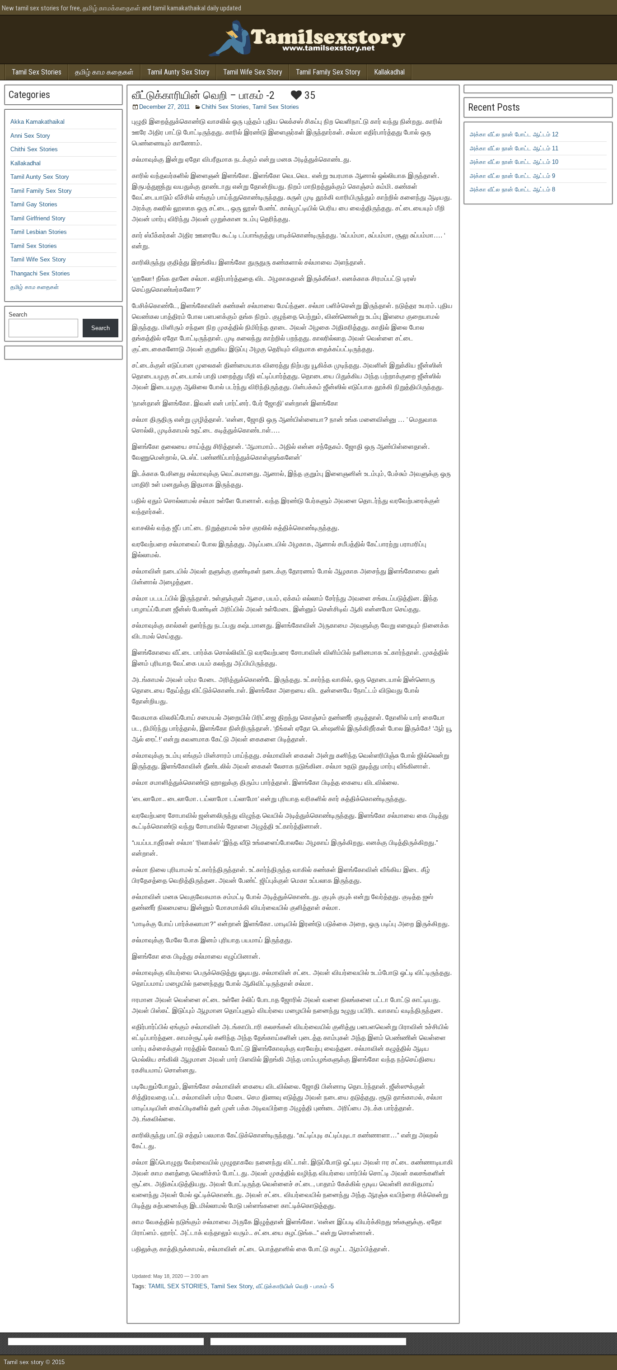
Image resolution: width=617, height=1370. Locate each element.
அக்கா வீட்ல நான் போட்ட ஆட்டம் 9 (512, 175)
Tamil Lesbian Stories (38, 231)
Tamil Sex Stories (36, 72)
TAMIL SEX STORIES (177, 1286)
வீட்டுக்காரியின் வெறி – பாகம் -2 (203, 95)
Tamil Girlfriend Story (37, 218)
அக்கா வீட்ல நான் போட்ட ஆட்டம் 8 (512, 189)
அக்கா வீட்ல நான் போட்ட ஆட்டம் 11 (514, 148)
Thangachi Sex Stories (40, 273)
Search (18, 314)
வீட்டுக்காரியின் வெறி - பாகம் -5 (295, 1286)
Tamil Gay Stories (33, 204)
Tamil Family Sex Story (328, 72)
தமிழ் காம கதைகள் (104, 72)
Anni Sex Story (30, 135)
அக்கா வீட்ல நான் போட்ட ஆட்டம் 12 (514, 134)
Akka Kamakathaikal (37, 121)
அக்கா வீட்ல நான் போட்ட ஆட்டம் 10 (514, 161)
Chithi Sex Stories (225, 106)
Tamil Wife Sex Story (252, 72)
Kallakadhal (389, 72)
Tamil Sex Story (231, 1286)
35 (308, 95)
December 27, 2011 (164, 106)
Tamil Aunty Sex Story (178, 72)
